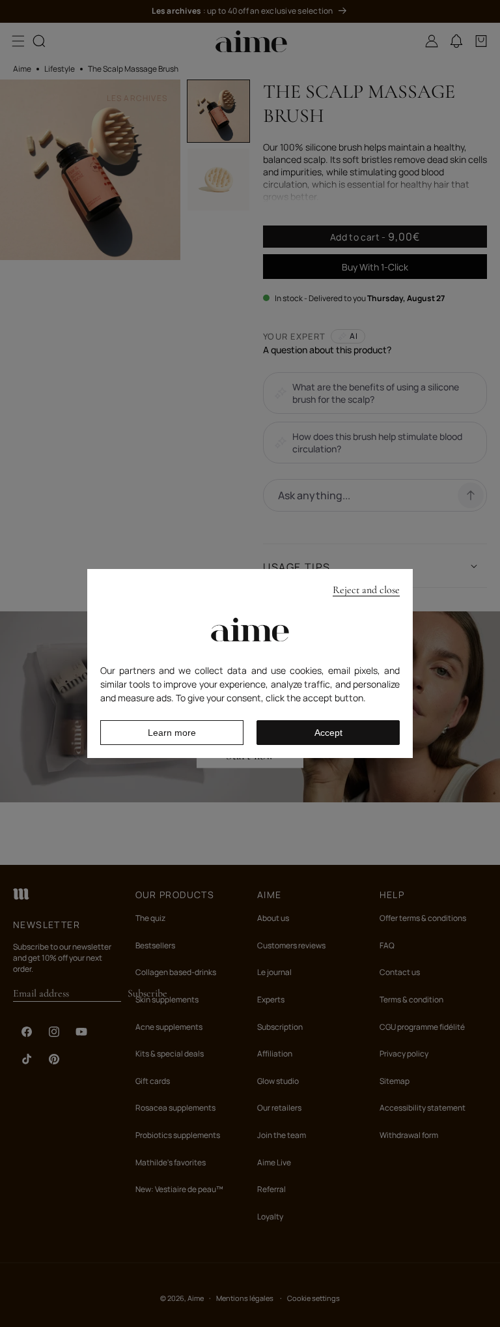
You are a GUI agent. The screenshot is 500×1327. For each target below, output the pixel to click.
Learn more (172, 732)
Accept (328, 732)
